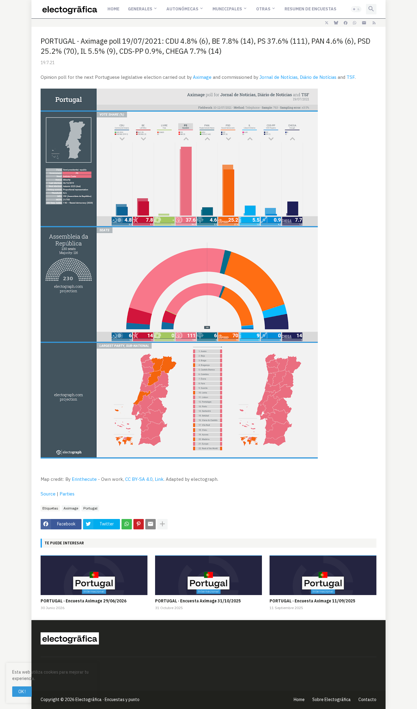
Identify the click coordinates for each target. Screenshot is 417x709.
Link (159, 479)
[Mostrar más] (162, 524)
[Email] (150, 524)
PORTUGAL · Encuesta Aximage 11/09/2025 (312, 601)
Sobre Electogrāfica (331, 699)
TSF (350, 77)
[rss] (374, 23)
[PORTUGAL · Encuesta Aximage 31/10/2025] (208, 575)
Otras (263, 9)
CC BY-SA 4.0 (139, 479)
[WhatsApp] (126, 524)
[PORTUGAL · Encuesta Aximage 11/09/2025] (323, 575)
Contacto (367, 699)
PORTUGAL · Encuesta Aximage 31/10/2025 (198, 601)
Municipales (227, 9)
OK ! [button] (22, 691)
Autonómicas (182, 9)
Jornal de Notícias (278, 77)
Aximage (202, 77)
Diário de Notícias (318, 77)
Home (113, 9)
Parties (67, 494)
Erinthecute (84, 479)
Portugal (90, 508)
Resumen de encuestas (310, 9)
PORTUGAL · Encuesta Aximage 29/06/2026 (83, 601)
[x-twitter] (326, 23)
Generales (140, 9)
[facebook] (345, 23)
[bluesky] (336, 23)
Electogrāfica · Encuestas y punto (107, 699)
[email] (364, 23)
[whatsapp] (354, 23)
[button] (356, 9)
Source (48, 494)
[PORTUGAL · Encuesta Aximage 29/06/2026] (94, 575)
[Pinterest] (138, 524)
